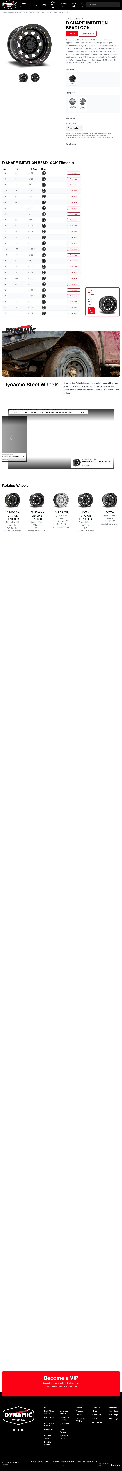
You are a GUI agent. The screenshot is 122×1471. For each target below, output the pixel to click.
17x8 (4, 179)
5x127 (30, 185)
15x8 (4, 243)
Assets (64, 1465)
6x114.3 (31, 214)
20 (16, 220)
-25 (16, 185)
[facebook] (18, 1430)
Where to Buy (88, 34)
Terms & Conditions (37, 1461)
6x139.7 (31, 243)
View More (73, 173)
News (94, 1411)
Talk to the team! (91, 310)
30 (16, 173)
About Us (96, 1408)
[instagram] (14, 1430)
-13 (16, 267)
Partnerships (113, 1415)
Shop (44, 5)
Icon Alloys (48, 1430)
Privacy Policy (80, 1461)
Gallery (34, 5)
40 (16, 284)
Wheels (23, 3)
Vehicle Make (71, 124)
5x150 (30, 191)
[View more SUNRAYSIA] (61, 500)
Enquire (72, 34)
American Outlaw (64, 1412)
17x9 (4, 313)
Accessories (97, 1422)
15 (16, 296)
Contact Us (113, 1408)
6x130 (30, 237)
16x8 (4, 173)
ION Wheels (64, 1423)
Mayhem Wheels (63, 1431)
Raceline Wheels (47, 1437)
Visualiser (80, 1411)
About (63, 3)
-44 (16, 255)
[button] (11, 437)
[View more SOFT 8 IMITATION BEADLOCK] (85, 500)
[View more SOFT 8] (109, 500)
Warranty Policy (92, 1461)
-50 (16, 208)
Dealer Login (74, 4)
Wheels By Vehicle (80, 1420)
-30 (16, 191)
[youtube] (22, 1430)
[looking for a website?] (115, 1465)
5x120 (30, 173)
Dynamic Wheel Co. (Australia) (11, 12)
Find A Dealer (114, 1411)
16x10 (5, 191)
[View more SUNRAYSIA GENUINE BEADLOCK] (36, 500)
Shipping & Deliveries (67, 1461)
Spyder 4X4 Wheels (64, 1437)
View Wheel (5, 459)
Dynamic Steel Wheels (37, 12)
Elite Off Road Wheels (49, 1424)
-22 (16, 243)
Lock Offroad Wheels (49, 1412)
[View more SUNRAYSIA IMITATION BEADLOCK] (12, 500)
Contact (84, 3)
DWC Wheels (49, 1417)
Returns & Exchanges (52, 1461)
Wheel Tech (96, 1415)
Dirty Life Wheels (47, 1443)
